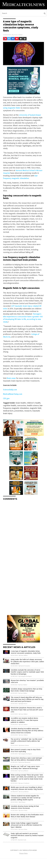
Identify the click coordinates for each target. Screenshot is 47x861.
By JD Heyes (22, 802)
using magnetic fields (11, 108)
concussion (21, 405)
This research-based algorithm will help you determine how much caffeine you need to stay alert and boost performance (27, 699)
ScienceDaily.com (10, 390)
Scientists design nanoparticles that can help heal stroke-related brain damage (26, 690)
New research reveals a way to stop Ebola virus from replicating (25, 750)
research (27, 411)
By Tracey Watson (23, 771)
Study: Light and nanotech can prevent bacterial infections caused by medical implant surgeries (27, 835)
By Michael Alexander (24, 762)
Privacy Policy (23, 853)
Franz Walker (18, 35)
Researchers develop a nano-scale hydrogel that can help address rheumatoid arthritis (26, 759)
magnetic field (35, 408)
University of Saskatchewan (30, 115)
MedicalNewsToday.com (12, 394)
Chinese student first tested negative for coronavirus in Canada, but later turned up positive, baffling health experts (25, 798)
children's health (33, 403)
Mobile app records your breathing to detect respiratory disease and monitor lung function (27, 788)
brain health (21, 403)
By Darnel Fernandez (24, 666)
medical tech (8, 411)
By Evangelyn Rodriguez (25, 676)
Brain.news (11, 378)
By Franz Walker (23, 655)
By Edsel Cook (22, 840)
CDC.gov (6, 398)
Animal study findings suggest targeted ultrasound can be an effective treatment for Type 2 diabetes (26, 825)
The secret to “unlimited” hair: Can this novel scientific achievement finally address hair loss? (26, 741)
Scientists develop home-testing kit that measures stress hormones (25, 807)
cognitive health (9, 405)
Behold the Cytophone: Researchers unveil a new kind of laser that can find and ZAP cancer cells (27, 710)
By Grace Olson (23, 810)
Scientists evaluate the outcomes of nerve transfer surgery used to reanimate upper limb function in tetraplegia (27, 672)
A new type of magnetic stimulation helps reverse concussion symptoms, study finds (26, 652)
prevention (18, 411)
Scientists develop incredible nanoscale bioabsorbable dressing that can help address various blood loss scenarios (27, 731)
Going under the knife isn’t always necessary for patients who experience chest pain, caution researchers (27, 661)
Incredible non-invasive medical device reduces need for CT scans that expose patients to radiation (24, 720)
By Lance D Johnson (24, 783)
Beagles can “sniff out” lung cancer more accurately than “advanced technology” (25, 767)
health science (33, 405)
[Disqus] (23, 529)
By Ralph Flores (23, 703)
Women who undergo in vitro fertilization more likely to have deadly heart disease (27, 816)
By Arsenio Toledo (24, 745)
